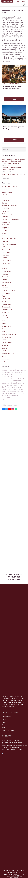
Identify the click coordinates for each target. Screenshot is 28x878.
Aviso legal (6, 871)
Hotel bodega (5, 83)
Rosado (4, 301)
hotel (11, 389)
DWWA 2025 (6, 225)
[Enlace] (25, 4)
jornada (4, 258)
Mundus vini (6, 271)
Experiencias (6, 717)
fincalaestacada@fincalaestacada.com (14, 746)
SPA (3, 321)
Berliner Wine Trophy (9, 187)
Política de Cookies (18, 871)
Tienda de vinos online (9, 334)
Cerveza (4, 203)
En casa (4, 230)
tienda (14, 396)
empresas (5, 228)
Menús (4, 269)
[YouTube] (9, 409)
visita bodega (20, 398)
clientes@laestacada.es (14, 742)
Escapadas (5, 241)
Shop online (6, 312)
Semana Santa (7, 310)
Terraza (4, 329)
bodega (16, 370)
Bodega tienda (7, 192)
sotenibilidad (6, 318)
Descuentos (6, 222)
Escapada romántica (9, 239)
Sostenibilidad (5, 395)
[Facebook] (3, 409)
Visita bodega (6, 359)
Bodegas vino (10, 372)
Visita (4, 356)
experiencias (13, 385)
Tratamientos (6, 337)
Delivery (5, 217)
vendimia (4, 398)
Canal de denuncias (8, 730)
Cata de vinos (6, 200)
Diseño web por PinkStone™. (14, 874)
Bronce (4, 195)
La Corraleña (6, 260)
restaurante (7, 393)
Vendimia (5, 345)
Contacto (5, 725)
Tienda (4, 332)
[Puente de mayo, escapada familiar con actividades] (14, 66)
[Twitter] (6, 409)
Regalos (4, 296)
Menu (8, 391)
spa (10, 395)
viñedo (4, 400)
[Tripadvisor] (16, 409)
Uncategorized (16, 83)
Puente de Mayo (20, 391)
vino (8, 397)
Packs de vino (6, 282)
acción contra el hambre (7, 370)
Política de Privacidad (14, 872)
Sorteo (4, 315)
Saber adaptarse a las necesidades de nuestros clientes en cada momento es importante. (13, 161)
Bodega (4, 189)
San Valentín (6, 307)
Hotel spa (5, 255)
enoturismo (18, 380)
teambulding (6, 326)
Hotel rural (11, 83)
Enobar (4, 233)
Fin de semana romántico (10, 244)
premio (14, 391)
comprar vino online (7, 379)
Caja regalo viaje (16, 374)
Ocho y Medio (6, 277)
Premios (5, 288)
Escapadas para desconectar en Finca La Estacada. (12, 169)
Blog (3, 728)
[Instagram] (12, 409)
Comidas (13, 376)
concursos (5, 211)
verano (4, 348)
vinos (12, 398)
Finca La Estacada (12, 386)
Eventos (5, 719)
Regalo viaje (6, 293)
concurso (16, 379)
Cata (3, 197)
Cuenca (21, 378)
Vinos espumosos (8, 353)
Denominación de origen (10, 219)
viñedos (9, 400)
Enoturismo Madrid (6, 383)
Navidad (5, 274)
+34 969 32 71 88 (14, 740)
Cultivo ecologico (7, 214)
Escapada (14, 383)
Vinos (4, 351)
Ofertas (4, 280)
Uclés (4, 340)
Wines (4, 362)
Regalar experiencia (8, 290)
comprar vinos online (9, 206)
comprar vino (18, 376)
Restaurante (6, 299)
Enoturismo (6, 236)
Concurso (5, 208)
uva (24, 396)
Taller (4, 323)
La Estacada (6, 263)
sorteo (23, 393)
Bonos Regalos (7, 375)
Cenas (9, 376)
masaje (4, 266)
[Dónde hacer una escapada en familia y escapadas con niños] (14, 106)
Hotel (4, 123)
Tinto (18, 395)
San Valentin (6, 304)
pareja (4, 285)
